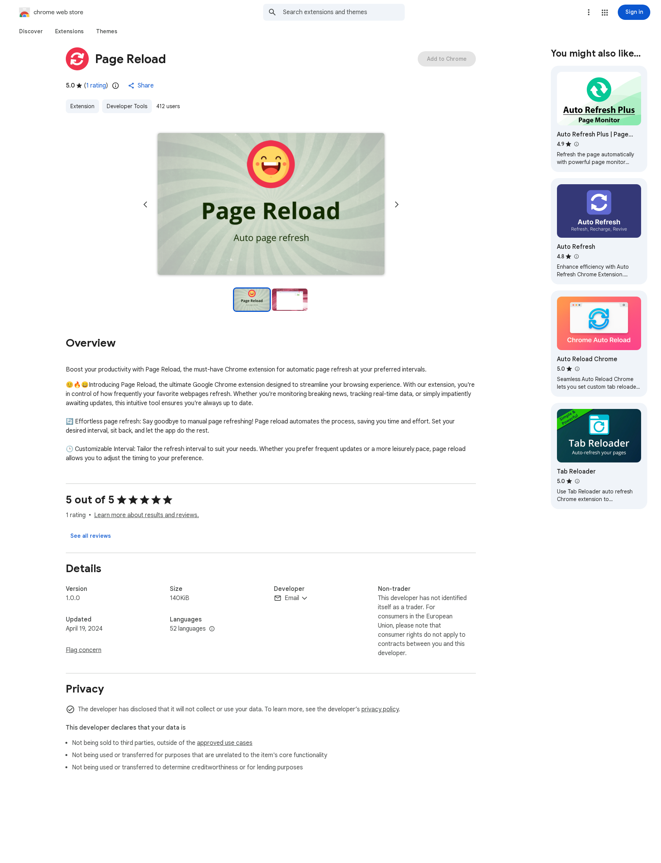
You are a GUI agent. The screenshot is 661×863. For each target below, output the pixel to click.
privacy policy (380, 709)
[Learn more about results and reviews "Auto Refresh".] (576, 256)
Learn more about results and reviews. (146, 515)
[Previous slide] (145, 204)
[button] (604, 12)
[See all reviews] (91, 536)
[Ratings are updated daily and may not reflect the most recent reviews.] (115, 85)
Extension (82, 106)
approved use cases (224, 743)
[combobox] (344, 12)
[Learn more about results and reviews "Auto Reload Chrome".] (577, 369)
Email (292, 598)
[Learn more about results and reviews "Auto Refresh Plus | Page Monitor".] (576, 144)
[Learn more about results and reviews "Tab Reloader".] (577, 481)
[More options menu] (588, 12)
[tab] (31, 31)
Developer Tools (127, 106)
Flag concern (83, 650)
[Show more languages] (212, 629)
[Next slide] (396, 204)
